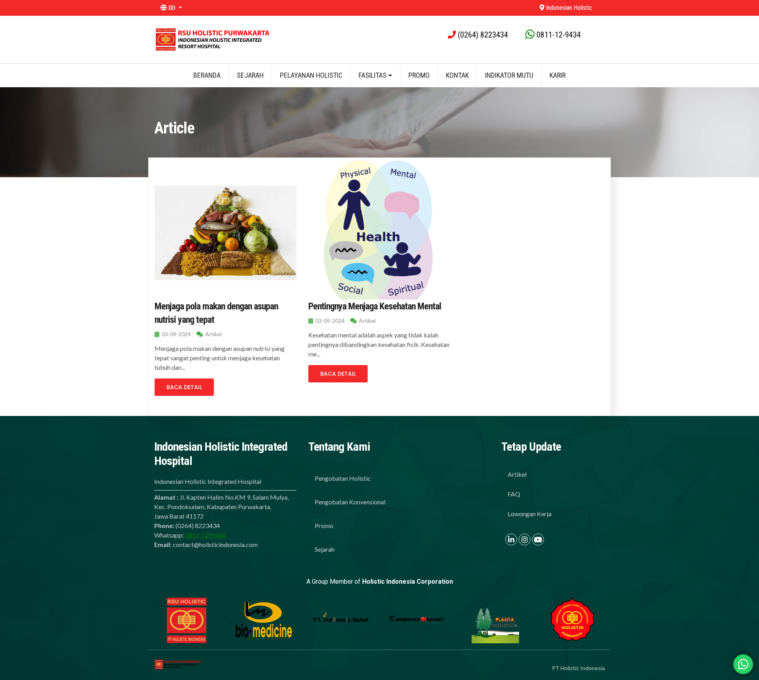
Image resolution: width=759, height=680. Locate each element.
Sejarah (250, 75)
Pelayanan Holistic (311, 75)
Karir (557, 75)
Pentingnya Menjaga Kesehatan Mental (374, 306)
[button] (341, 8)
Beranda (207, 75)
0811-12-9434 (558, 34)
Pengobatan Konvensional (350, 502)
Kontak (457, 75)
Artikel (517, 474)
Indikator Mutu (509, 75)
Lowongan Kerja (529, 513)
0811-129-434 (205, 535)
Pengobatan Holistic (343, 478)
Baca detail (184, 387)
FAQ (514, 494)
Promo (419, 75)
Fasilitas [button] (373, 75)
